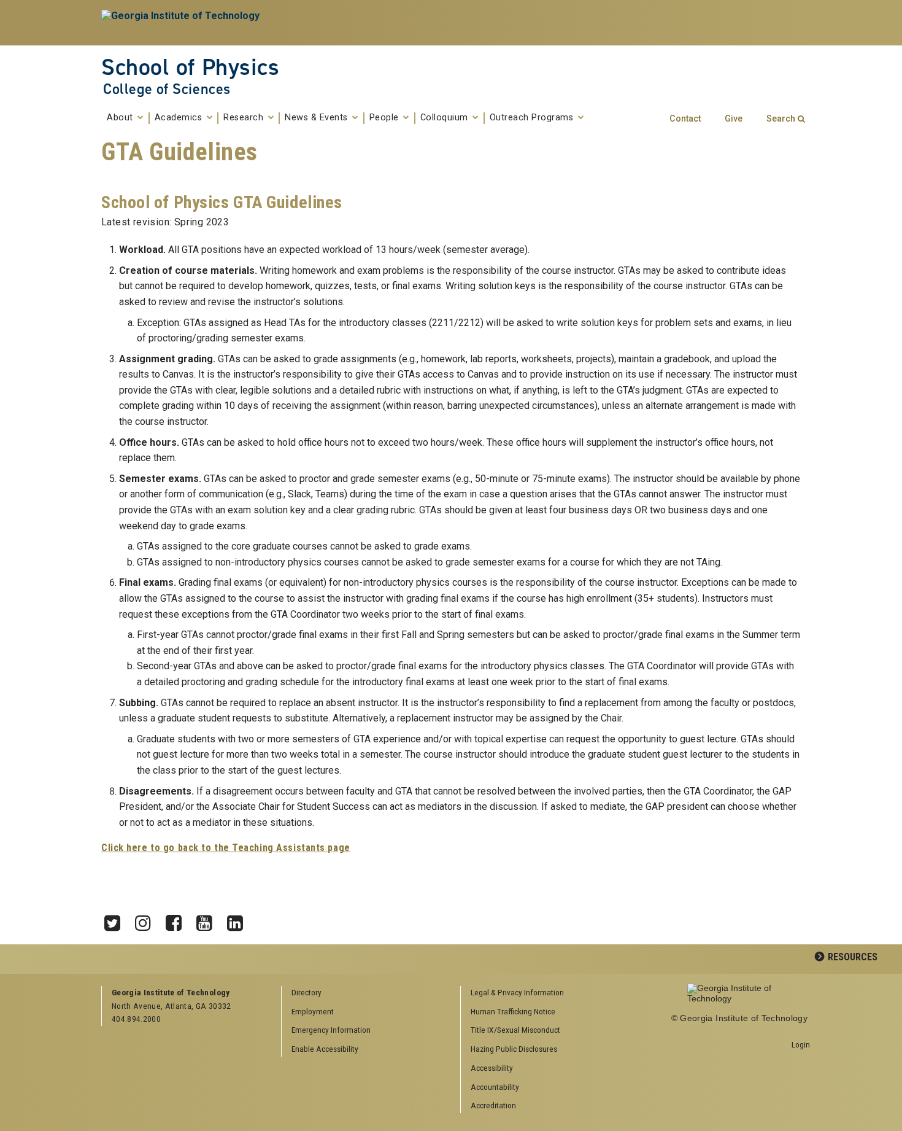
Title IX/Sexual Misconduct (515, 1030)
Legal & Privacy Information (517, 992)
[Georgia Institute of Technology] (182, 23)
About (121, 118)
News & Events (317, 118)
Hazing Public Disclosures (514, 1049)
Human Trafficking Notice (513, 1011)
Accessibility (492, 1068)
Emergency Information (331, 1030)
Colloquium (445, 118)
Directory (306, 992)
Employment (312, 1011)
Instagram (147, 920)
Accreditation (493, 1105)
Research (244, 118)
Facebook (178, 920)
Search (780, 119)
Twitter (116, 920)
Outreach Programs (533, 118)
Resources (852, 957)
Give (733, 119)
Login (801, 1044)
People (385, 118)
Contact (685, 119)
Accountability (495, 1087)
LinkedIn (239, 920)
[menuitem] (546, 993)
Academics (180, 118)
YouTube (208, 920)
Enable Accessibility (324, 1049)
